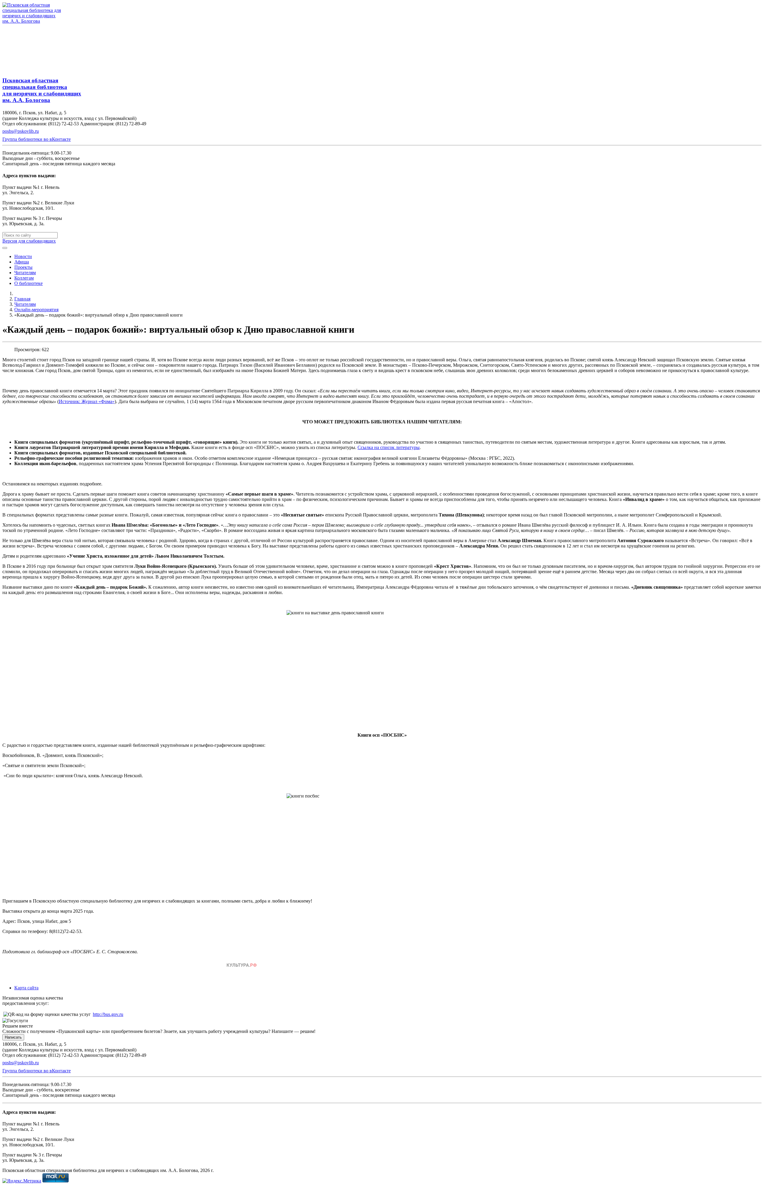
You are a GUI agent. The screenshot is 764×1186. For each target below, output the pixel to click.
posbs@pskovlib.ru (20, 131)
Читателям (25, 272)
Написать (13, 1037)
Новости (23, 256)
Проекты (23, 267)
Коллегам (24, 277)
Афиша (21, 261)
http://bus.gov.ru (108, 1014)
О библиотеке (28, 283)
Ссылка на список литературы (389, 447)
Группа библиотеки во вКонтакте (36, 139)
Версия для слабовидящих (29, 240)
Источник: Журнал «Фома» (87, 401)
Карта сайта (26, 987)
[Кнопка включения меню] (4, 248)
